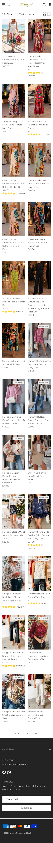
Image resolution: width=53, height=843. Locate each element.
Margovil (11, 833)
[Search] (9, 4)
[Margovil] (26, 4)
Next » (35, 733)
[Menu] (3, 4)
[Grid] (44, 14)
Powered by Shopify (24, 833)
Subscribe (26, 808)
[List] (49, 14)
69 (28, 733)
